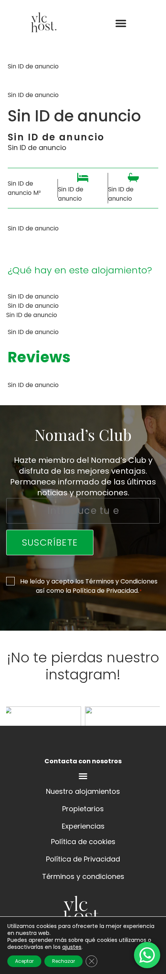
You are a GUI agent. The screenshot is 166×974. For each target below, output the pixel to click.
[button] (120, 23)
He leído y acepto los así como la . (89, 586)
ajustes (71, 946)
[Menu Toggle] (83, 776)
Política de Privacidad (105, 590)
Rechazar (63, 961)
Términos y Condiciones (121, 581)
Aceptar (24, 961)
